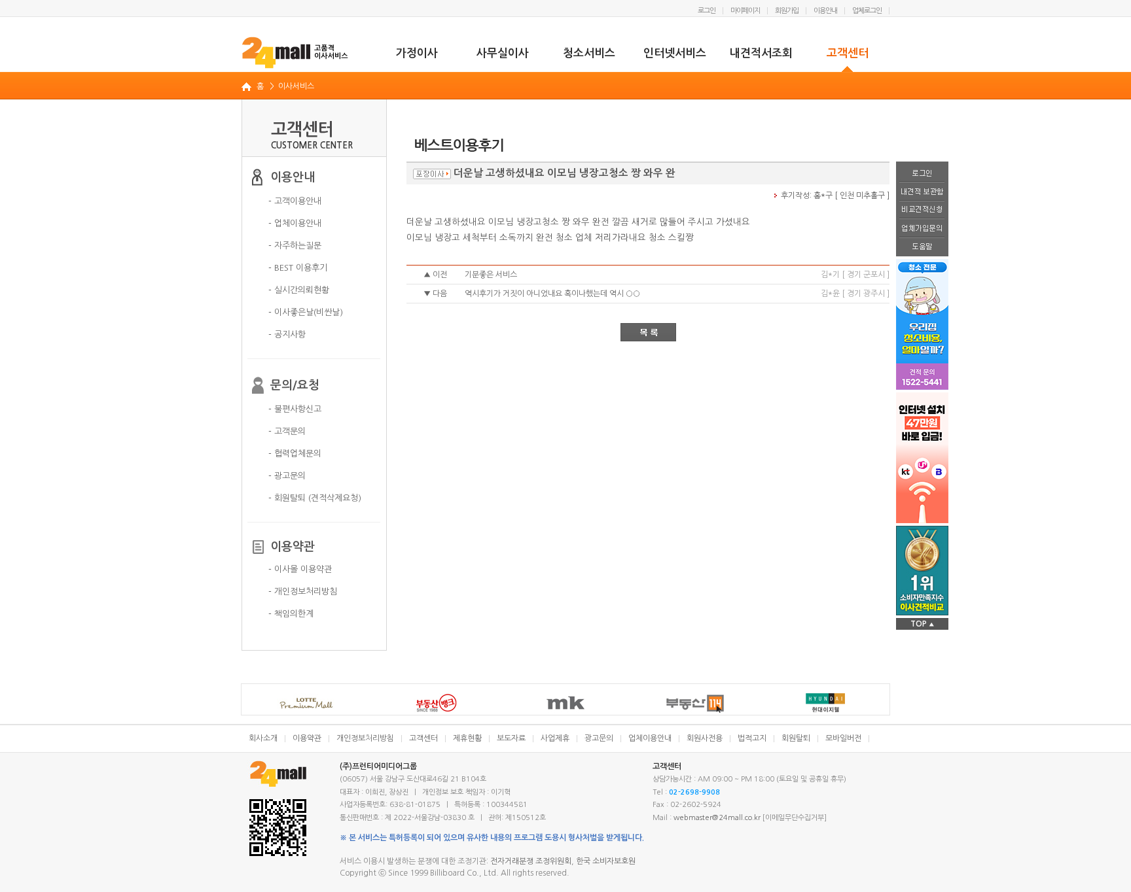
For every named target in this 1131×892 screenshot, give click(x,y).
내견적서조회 (761, 53)
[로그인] (922, 172)
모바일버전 (843, 738)
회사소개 (263, 738)
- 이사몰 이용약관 (300, 569)
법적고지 (752, 738)
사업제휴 (555, 738)
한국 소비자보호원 (606, 861)
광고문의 (598, 738)
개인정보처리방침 (365, 738)
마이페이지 (745, 10)
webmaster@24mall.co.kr (717, 817)
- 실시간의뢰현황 (298, 290)
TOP (922, 624)
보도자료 (511, 738)
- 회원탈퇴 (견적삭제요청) (314, 498)
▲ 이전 (435, 275)
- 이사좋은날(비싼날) (305, 312)
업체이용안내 (650, 738)
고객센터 (848, 53)
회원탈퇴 (795, 738)
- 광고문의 (287, 476)
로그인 (706, 10)
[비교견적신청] (922, 210)
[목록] (648, 332)
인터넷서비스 (674, 53)
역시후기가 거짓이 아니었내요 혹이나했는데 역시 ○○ (552, 294)
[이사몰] (296, 52)
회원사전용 (705, 738)
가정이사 (417, 53)
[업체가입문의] (922, 229)
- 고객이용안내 (294, 201)
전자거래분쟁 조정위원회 (530, 861)
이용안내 (825, 10)
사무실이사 (502, 53)
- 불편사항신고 (294, 409)
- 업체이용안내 (294, 223)
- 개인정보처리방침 (302, 591)
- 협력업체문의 (294, 453)
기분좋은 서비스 (491, 275)
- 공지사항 (287, 334)
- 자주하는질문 (294, 245)
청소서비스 (589, 53)
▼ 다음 (435, 294)
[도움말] (922, 247)
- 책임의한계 (291, 613)
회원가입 (787, 10)
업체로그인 (867, 10)
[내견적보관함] (922, 191)
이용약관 (307, 738)
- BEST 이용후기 (297, 268)
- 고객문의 (287, 431)
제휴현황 (467, 738)
